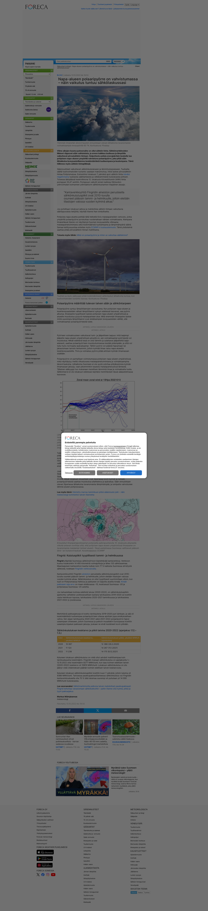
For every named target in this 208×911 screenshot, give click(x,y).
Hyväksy (131, 473)
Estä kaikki (84, 473)
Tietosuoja (69, 473)
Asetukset (107, 473)
